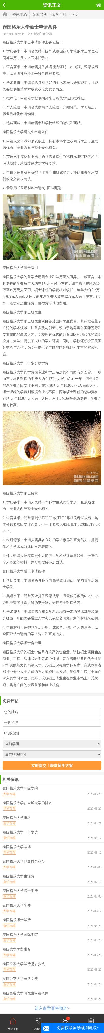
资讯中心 (19, 15)
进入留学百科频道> (52, 1008)
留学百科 (59, 15)
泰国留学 (39, 15)
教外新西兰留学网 (40, 34)
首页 (98, 5)
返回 (4, 5)
